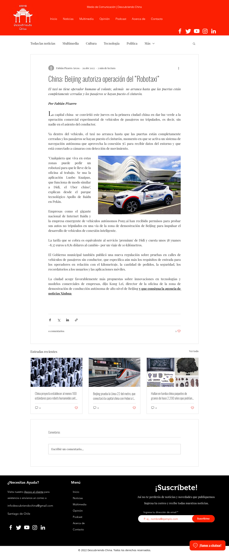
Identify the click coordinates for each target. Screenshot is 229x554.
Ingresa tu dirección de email (159, 512)
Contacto (78, 529)
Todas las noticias (42, 43)
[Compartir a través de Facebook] (50, 320)
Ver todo (194, 351)
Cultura (91, 43)
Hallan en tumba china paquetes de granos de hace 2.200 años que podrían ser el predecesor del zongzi (171, 395)
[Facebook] (180, 31)
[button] (194, 43)
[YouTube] (196, 31)
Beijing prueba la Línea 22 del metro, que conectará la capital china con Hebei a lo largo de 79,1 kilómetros (114, 396)
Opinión (78, 510)
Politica (132, 43)
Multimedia (70, 43)
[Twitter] (188, 31)
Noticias (78, 498)
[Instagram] (205, 31)
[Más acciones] (178, 68)
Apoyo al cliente (33, 491)
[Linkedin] (213, 31)
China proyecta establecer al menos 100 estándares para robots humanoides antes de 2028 (56, 395)
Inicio (76, 491)
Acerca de (79, 523)
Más (147, 43)
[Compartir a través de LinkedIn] (67, 320)
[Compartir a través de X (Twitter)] (58, 320)
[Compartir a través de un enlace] (76, 320)
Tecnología (112, 43)
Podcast (77, 517)
